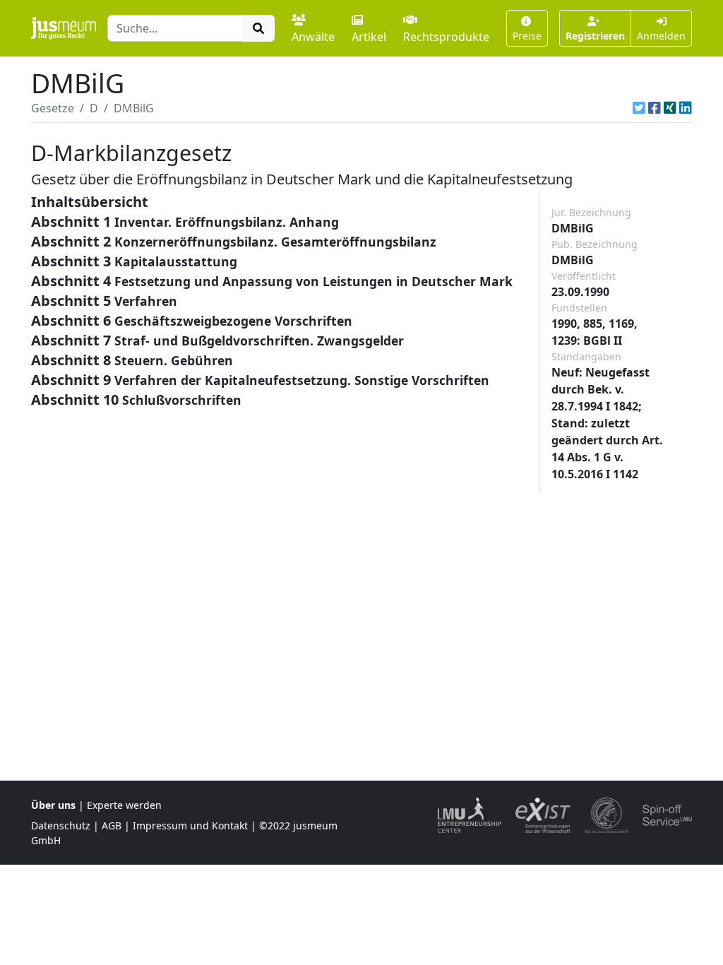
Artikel (369, 37)
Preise (527, 35)
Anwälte (313, 37)
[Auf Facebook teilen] (654, 108)
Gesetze (52, 108)
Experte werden (124, 805)
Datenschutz (60, 825)
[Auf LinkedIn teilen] (685, 108)
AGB (111, 825)
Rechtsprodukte (446, 37)
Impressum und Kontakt (190, 825)
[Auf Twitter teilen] (639, 108)
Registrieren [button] (595, 35)
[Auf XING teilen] (670, 108)
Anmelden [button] (661, 35)
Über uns (53, 805)
